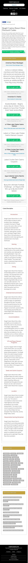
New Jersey (7, 471)
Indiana (6, 461)
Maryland (6, 465)
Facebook (8, 551)
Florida (6, 459)
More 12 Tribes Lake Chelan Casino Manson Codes (14, 128)
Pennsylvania (7, 478)
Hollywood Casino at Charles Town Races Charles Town (13, 527)
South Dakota (7, 480)
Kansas (17, 461)
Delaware (15, 457)
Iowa (11, 461)
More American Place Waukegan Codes (14, 65)
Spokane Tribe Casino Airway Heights (11, 500)
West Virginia (16, 482)
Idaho (11, 459)
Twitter (13, 551)
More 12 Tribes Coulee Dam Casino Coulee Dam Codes (14, 154)
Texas (15, 480)
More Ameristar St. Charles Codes (14, 99)
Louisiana (13, 463)
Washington (7, 482)
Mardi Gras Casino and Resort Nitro (13, 530)
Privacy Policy (14, 557)
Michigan (6, 467)
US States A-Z (19, 9)
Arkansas (20, 453)
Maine (20, 463)
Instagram (19, 551)
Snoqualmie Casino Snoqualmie (12, 497)
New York (6, 473)
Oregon (14, 476)
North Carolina (15, 473)
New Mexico (15, 471)
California (6, 455)
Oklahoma (6, 476)
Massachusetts (15, 465)
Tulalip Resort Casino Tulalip (11, 519)
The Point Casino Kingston (11, 512)
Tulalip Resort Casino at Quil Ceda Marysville (12, 516)
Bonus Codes (13, 8)
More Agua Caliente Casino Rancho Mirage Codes (14, 180)
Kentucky (6, 463)
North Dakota (7, 474)
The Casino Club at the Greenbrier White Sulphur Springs (12, 522)
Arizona (13, 453)
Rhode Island (16, 478)
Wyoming (14, 484)
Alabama (6, 453)
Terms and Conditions (13, 559)
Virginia (21, 480)
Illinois (17, 459)
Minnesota (14, 467)
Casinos (5, 8)
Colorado (13, 455)
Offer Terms (7, 91)
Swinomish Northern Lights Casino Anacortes (12, 509)
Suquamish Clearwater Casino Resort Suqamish (13, 505)
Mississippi (7, 469)
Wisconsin (6, 484)
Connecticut (7, 457)
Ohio (15, 474)
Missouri (14, 469)
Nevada (21, 469)
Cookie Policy (14, 556)
